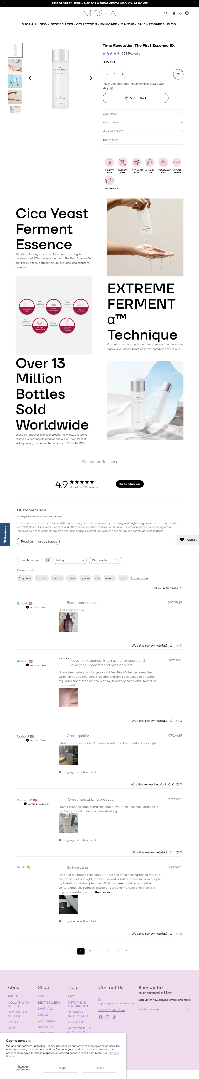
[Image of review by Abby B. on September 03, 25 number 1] (68, 697)
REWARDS (46, 1027)
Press (13, 1022)
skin (97, 578)
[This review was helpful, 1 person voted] (171, 645)
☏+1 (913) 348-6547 (111, 1010)
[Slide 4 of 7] (15, 97)
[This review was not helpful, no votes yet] (177, 645)
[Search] (165, 13)
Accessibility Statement (79, 1030)
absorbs (57, 578)
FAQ (71, 996)
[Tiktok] (114, 1017)
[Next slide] (92, 78)
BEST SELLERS (49, 1002)
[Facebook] (100, 1017)
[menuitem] (29, 24)
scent (123, 578)
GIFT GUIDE (46, 1021)
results (109, 578)
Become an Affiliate (17, 1014)
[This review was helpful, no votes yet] (169, 784)
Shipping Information (79, 1014)
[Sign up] (187, 1009)
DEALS (43, 1015)
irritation (41, 578)
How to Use (110, 122)
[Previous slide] (28, 78)
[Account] (174, 13)
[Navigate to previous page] (71, 950)
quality (85, 578)
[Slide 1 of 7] (15, 50)
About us (16, 996)
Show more (139, 578)
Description (110, 113)
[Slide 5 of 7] (15, 112)
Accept (61, 1068)
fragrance (25, 578)
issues (72, 578)
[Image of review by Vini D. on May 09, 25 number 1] (68, 904)
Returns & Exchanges (78, 1004)
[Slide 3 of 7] (15, 81)
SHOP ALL (45, 1009)
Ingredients (110, 140)
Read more (102, 892)
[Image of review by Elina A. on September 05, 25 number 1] (68, 622)
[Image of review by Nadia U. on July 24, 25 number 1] (68, 755)
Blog (12, 1028)
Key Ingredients (113, 131)
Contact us (78, 1022)
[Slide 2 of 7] (15, 66)
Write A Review (129, 484)
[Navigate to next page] (127, 950)
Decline (99, 1068)
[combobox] (70, 560)
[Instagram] (107, 1017)
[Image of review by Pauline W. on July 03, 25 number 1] (68, 823)
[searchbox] (30, 560)
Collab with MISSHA (19, 1004)
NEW (41, 996)
